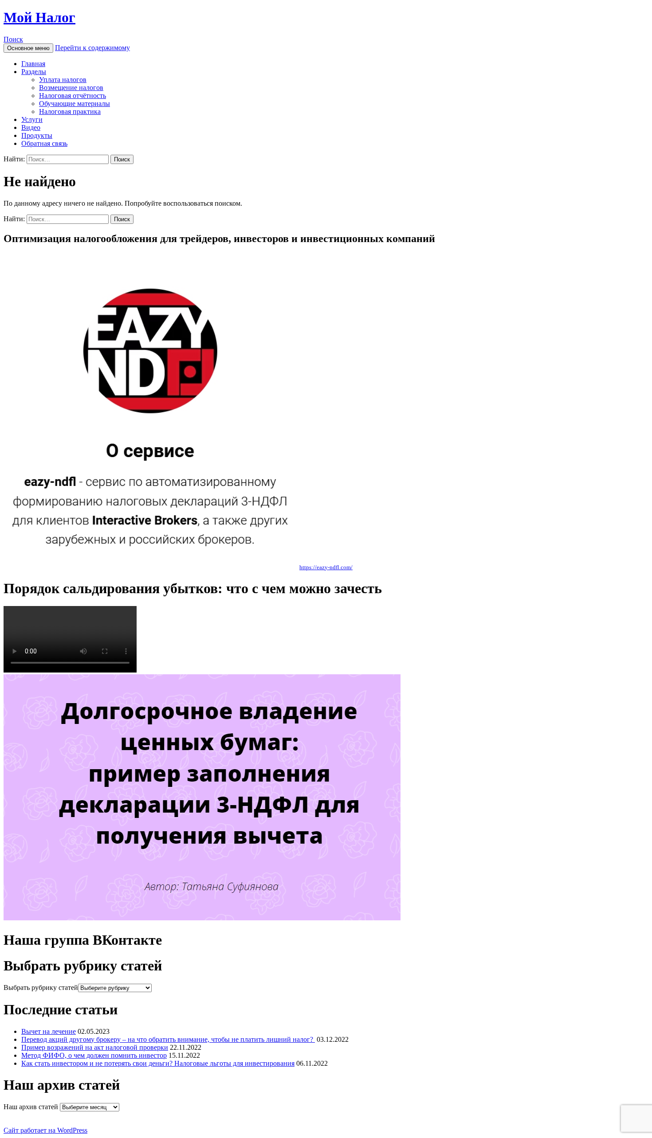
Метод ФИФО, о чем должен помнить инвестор (94, 1055)
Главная (33, 63)
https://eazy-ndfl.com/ (326, 567)
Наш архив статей (31, 1107)
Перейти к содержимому (92, 47)
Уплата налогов (62, 79)
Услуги (32, 119)
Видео (30, 127)
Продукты (36, 135)
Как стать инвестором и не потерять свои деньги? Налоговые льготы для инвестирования (158, 1063)
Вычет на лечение (48, 1031)
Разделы (33, 71)
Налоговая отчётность (72, 95)
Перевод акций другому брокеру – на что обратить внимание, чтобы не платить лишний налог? (168, 1039)
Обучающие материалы (74, 103)
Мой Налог (39, 17)
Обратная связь (44, 143)
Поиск (13, 39)
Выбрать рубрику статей (41, 987)
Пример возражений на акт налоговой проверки (94, 1047)
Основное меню (28, 48)
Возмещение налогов (71, 87)
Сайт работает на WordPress (45, 1130)
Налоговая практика (70, 111)
